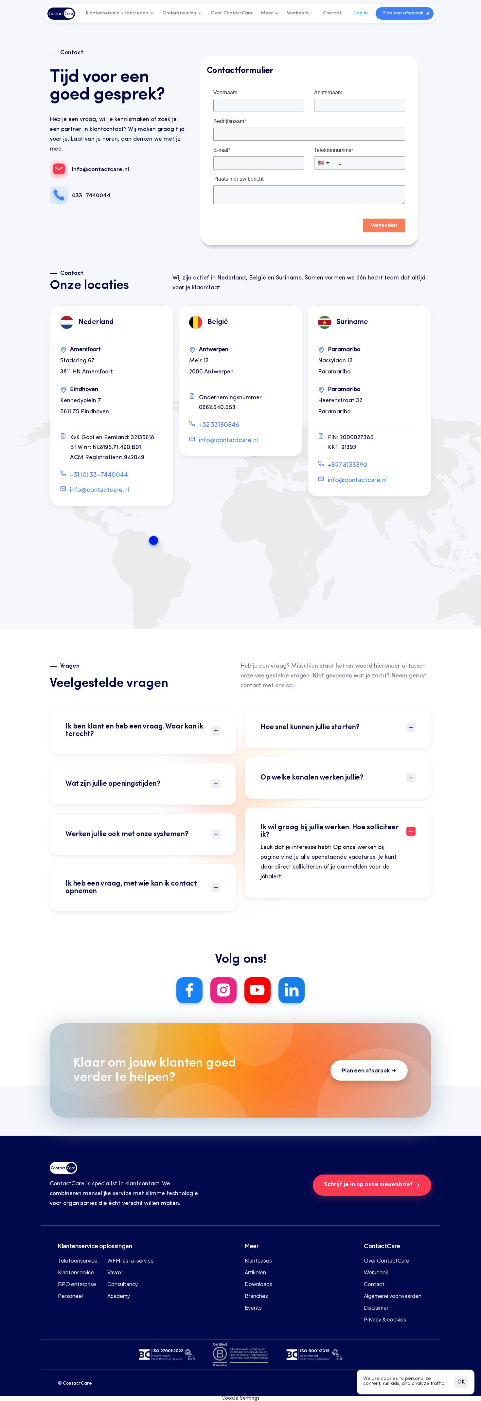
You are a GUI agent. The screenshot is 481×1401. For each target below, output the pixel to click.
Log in (361, 13)
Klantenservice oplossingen (95, 1245)
